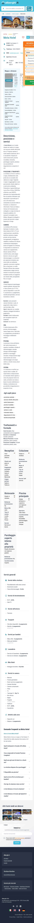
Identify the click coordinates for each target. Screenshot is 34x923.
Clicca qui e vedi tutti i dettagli (11, 129)
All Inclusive (6, 886)
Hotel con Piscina (23, 888)
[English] (15, 910)
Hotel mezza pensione (25, 886)
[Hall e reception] (14, 453)
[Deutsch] (23, 910)
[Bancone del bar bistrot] (28, 23)
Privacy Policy (12, 917)
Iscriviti (17, 842)
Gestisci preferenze (27, 917)
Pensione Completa (14, 886)
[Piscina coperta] (28, 498)
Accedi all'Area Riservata (9, 874)
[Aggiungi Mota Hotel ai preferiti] (23, 37)
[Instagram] (17, 906)
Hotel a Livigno (15, 13)
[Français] (19, 910)
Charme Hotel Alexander (17, 822)
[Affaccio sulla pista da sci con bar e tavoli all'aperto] (28, 18)
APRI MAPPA (8, 80)
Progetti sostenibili (8, 860)
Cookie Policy (19, 917)
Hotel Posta (8, 820)
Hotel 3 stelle (15, 888)
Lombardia (8, 13)
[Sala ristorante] (14, 495)
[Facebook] (13, 906)
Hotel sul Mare (8, 888)
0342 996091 (16, 49)
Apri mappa (29, 8)
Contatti (5, 863)
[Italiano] (10, 910)
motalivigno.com (14, 53)
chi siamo (6, 858)
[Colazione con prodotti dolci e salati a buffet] (28, 453)
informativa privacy (19, 838)
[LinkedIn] (20, 906)
